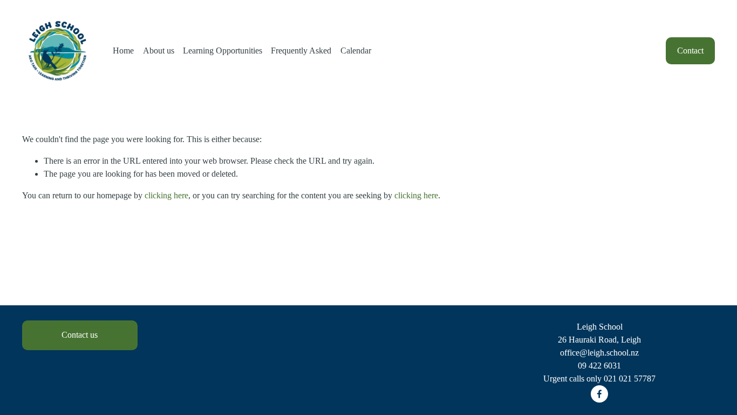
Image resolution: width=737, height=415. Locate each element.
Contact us (80, 334)
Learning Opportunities (222, 50)
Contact (690, 50)
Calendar (355, 50)
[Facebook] (599, 394)
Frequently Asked (301, 50)
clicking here (166, 195)
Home (123, 50)
